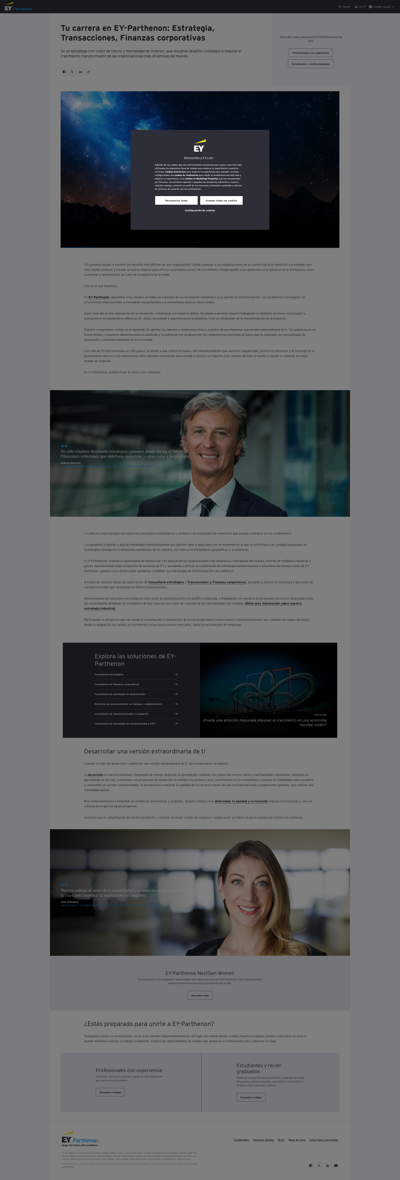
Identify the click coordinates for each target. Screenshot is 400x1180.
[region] (200, 180)
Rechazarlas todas (176, 200)
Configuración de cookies (200, 210)
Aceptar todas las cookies (221, 200)
